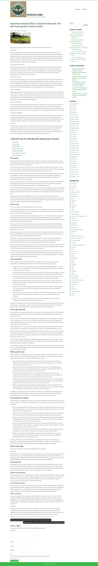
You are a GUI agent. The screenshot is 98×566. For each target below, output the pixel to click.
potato (73, 256)
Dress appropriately (18, 148)
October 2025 (74, 126)
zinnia (72, 295)
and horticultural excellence (28, 516)
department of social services (78, 216)
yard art (73, 293)
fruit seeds (74, 223)
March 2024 (74, 167)
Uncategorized (14, 516)
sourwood (73, 271)
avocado (73, 185)
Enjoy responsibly (17, 155)
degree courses (75, 214)
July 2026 (73, 106)
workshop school (75, 291)
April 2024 (74, 165)
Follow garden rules (18, 151)
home (72, 234)
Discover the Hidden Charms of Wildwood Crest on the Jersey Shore (79, 53)
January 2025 (74, 145)
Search (71, 23)
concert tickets (75, 212)
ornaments (74, 251)
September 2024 (75, 154)
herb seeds (74, 231)
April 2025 (74, 139)
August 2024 (74, 156)
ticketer (73, 273)
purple (72, 260)
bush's (72, 198)
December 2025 (75, 121)
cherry (73, 203)
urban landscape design (77, 280)
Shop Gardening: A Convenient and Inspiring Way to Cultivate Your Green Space (44, 522)
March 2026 (74, 115)
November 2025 (75, 123)
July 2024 (73, 159)
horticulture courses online (77, 236)
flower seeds (74, 220)
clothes (73, 207)
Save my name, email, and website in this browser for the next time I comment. (30, 556)
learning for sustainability (78, 245)
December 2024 (75, 148)
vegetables (74, 284)
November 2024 (75, 150)
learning (73, 242)
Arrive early (16, 144)
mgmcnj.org (35, 14)
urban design (74, 278)
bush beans (74, 196)
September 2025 (75, 128)
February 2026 (75, 117)
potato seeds (74, 258)
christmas (73, 205)
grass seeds (74, 227)
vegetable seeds (75, 282)
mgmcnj (74, 68)
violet (72, 286)
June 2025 (73, 134)
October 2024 (74, 152)
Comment (13, 530)
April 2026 (74, 112)
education (38, 516)
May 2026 (73, 110)
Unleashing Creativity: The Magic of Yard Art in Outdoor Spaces (78, 59)
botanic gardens (75, 192)
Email (12, 546)
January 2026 (74, 119)
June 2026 (73, 108)
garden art (74, 225)
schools (73, 262)
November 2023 (75, 176)
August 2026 (74, 104)
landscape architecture (77, 238)
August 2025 (74, 130)
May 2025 (73, 137)
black (72, 190)
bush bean (73, 194)
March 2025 (74, 141)
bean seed (73, 187)
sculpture (73, 264)
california (73, 201)
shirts (72, 267)
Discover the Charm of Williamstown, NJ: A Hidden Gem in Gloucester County (79, 47)
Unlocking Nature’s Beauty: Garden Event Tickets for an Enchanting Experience (31, 520)
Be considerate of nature (19, 153)
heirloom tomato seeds (77, 229)
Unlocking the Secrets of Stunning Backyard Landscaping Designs (77, 41)
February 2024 (75, 170)
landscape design (75, 240)
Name (12, 542)
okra (72, 249)
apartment (74, 183)
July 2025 (73, 132)
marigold (73, 247)
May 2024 (73, 163)
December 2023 (75, 174)
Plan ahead (16, 142)
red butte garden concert (47, 516)
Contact (85, 9)
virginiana (74, 289)
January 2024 (74, 172)
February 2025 (75, 143)
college (73, 209)
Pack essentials (17, 146)
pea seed (73, 253)
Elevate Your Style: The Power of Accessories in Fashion (79, 78)
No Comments (23, 31)
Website (12, 550)
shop (72, 269)
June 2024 (73, 161)
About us (77, 9)
